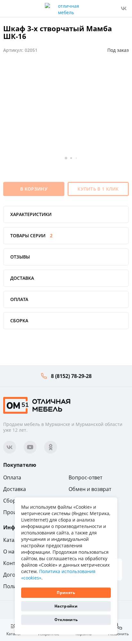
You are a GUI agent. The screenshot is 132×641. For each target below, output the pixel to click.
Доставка (14, 489)
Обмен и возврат (90, 489)
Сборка (12, 500)
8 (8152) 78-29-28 (71, 376)
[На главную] (36, 405)
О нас (10, 551)
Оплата (12, 477)
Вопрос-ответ (85, 477)
